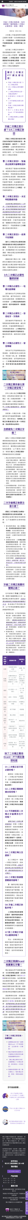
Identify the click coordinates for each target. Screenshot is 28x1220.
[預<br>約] (27, 1193)
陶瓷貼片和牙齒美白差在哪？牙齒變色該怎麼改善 (14, 1194)
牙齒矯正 (11, 1001)
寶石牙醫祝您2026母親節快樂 (14, 1202)
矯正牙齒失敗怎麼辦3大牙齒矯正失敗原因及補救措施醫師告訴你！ (15, 1054)
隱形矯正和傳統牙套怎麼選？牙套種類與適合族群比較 (14, 1199)
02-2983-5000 (12, 375)
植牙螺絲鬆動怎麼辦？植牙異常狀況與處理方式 (17, 1122)
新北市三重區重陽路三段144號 (14, 1163)
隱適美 (4, 989)
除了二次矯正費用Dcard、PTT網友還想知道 (15, 112)
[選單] (25, 5)
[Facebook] (2, 1)
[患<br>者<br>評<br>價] (27, 1203)
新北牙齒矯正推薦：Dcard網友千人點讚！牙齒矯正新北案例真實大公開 (17, 1096)
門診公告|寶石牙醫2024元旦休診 (17, 1109)
